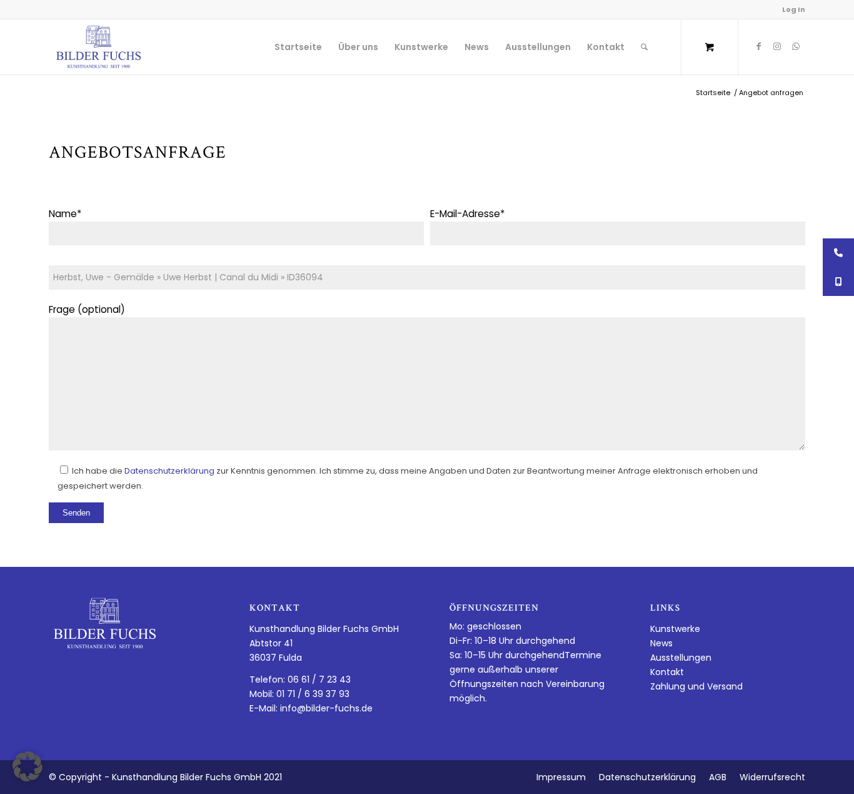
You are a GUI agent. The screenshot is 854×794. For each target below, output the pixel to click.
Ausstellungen (680, 657)
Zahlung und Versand (696, 686)
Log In (793, 9)
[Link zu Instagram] (777, 46)
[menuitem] (298, 46)
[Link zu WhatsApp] (795, 46)
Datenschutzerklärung (169, 471)
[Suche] (644, 46)
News (661, 643)
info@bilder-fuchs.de (326, 708)
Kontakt (667, 672)
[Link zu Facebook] (758, 46)
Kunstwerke (675, 629)
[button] (27, 766)
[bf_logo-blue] (99, 46)
